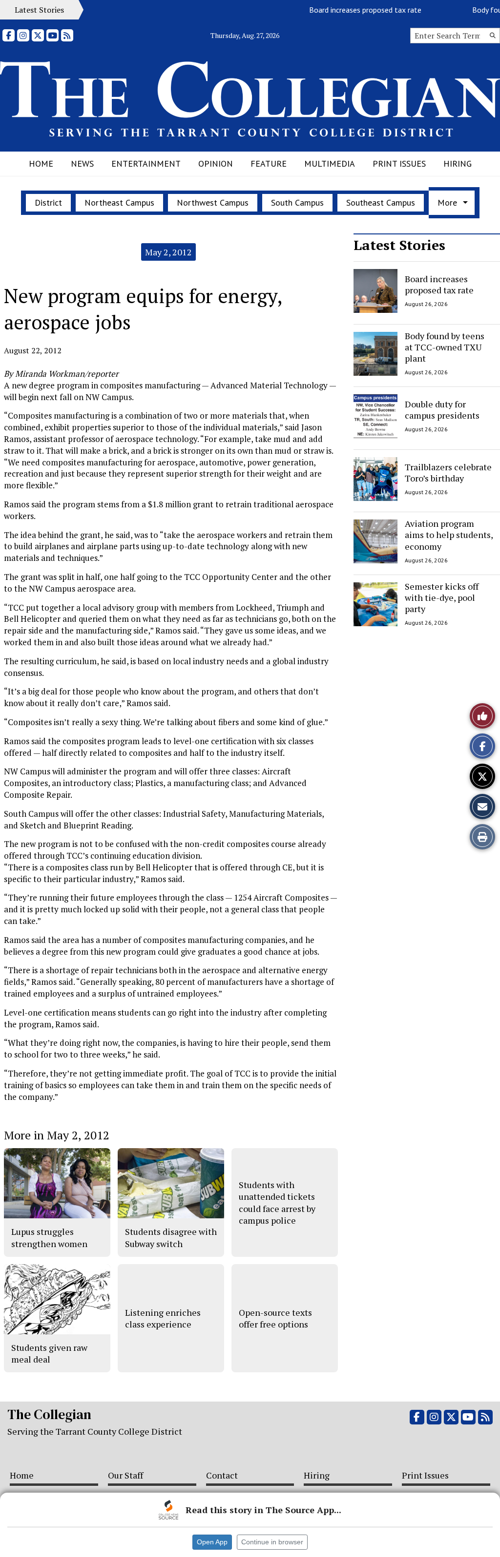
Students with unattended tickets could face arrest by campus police (277, 1202)
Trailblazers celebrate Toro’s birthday (448, 472)
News (82, 163)
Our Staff (125, 1475)
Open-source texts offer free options (275, 1318)
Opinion (215, 163)
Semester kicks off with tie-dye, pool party (442, 597)
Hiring (457, 163)
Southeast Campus (380, 202)
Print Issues (399, 163)
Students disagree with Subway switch (171, 1237)
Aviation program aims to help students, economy (449, 535)
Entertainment (146, 163)
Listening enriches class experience (163, 1318)
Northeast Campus (119, 202)
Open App (212, 1542)
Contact (222, 1475)
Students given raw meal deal (49, 1353)
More (447, 202)
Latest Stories (399, 245)
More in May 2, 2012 (56, 1135)
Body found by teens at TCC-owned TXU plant (444, 347)
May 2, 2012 (168, 252)
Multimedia (329, 163)
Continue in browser (272, 1542)
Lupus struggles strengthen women (49, 1237)
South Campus (297, 202)
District (48, 202)
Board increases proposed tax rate (351, 10)
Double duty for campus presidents (442, 409)
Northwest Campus (213, 202)
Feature (268, 163)
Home (41, 163)
